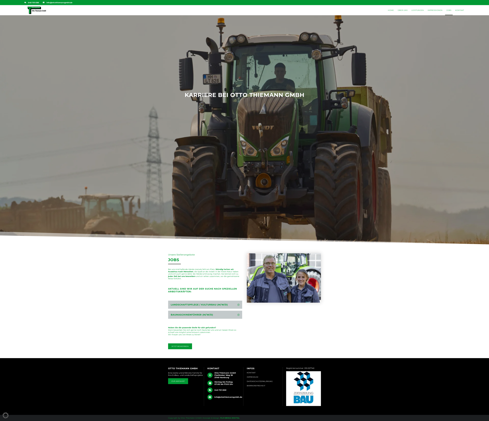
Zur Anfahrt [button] (178, 381)
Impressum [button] (252, 377)
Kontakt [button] (459, 10)
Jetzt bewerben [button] (180, 346)
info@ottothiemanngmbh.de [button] (59, 3)
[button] (36, 10)
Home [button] (391, 10)
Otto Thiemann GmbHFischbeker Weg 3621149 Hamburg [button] (225, 375)
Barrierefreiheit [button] (256, 386)
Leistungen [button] (417, 10)
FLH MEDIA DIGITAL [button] (230, 418)
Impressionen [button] (435, 10)
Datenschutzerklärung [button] (260, 381)
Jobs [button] (448, 10)
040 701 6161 (33, 3)
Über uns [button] (403, 10)
